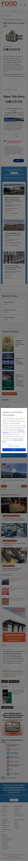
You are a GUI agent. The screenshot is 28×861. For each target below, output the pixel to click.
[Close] (25, 409)
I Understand (14, 449)
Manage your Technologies (14, 446)
